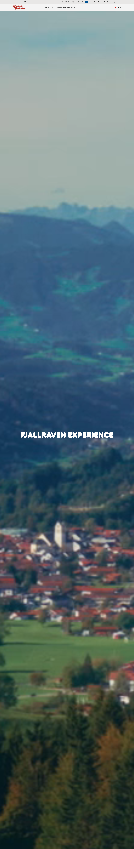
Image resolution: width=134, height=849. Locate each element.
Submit (86, 448)
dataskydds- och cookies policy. (84, 442)
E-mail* (71, 430)
